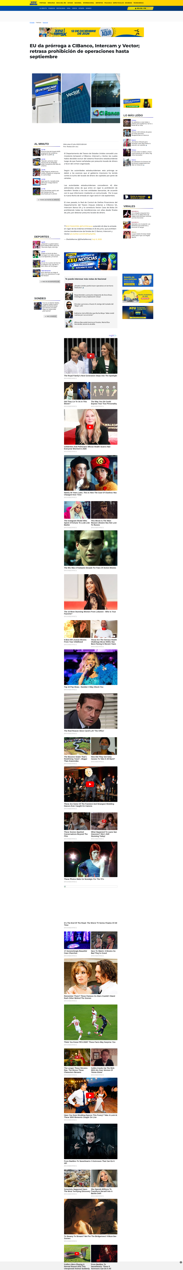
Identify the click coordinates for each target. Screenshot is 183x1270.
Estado (70, 3)
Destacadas (60, 8)
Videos (74, 8)
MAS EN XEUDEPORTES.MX (50, 281)
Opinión (81, 8)
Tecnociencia (138, 3)
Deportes (99, 3)
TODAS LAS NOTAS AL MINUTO (49, 200)
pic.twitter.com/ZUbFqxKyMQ (82, 234)
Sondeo (88, 8)
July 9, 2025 (97, 239)
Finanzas (51, 8)
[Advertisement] (47, 218)
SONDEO (40, 298)
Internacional (88, 3)
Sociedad (128, 3)
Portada (43, 3)
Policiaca (108, 3)
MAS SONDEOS (51, 316)
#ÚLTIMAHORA (72, 226)
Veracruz (51, 3)
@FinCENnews (86, 226)
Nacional (78, 3)
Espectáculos (118, 3)
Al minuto (43, 8)
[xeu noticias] (33, 3)
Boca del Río (61, 3)
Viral (69, 8)
